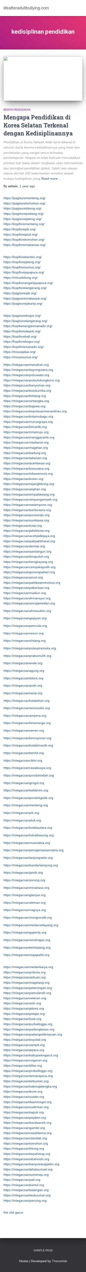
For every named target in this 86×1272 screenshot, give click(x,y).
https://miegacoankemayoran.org (27, 738)
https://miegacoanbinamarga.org (27, 723)
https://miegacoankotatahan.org (26, 700)
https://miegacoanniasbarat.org (26, 442)
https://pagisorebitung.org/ (22, 208)
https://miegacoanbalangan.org (26, 1190)
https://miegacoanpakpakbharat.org (29, 541)
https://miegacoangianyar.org (24, 895)
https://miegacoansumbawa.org (26, 520)
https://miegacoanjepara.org (23, 1050)
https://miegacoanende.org (22, 663)
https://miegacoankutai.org (22, 525)
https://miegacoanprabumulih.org (27, 656)
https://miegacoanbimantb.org (25, 427)
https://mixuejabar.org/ (19, 352)
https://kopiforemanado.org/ (23, 347)
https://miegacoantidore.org (23, 678)
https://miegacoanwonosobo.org (26, 708)
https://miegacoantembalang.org (26, 947)
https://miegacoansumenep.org (26, 1174)
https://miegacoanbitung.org (23, 1148)
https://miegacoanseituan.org (24, 977)
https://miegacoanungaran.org (25, 1060)
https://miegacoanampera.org (24, 715)
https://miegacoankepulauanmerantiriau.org (35, 411)
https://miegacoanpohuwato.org (26, 375)
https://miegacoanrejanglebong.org (28, 484)
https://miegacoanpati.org (21, 1179)
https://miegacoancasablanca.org (27, 1133)
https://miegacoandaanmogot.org (27, 1102)
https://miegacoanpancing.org (25, 1200)
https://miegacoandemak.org (24, 546)
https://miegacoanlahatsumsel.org (28, 1169)
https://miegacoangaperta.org (24, 932)
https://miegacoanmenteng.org (25, 805)
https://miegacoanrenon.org (23, 633)
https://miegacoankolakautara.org (27, 827)
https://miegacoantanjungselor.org (28, 857)
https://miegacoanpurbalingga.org (27, 1024)
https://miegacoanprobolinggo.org (27, 1071)
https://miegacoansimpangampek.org (30, 499)
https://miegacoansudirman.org (26, 1107)
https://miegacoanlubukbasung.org (28, 835)
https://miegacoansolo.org (22, 1003)
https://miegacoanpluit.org (22, 820)
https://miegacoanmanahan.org (26, 364)
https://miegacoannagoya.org (24, 910)
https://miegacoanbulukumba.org (27, 390)
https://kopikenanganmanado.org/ (27, 326)
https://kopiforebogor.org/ (21, 341)
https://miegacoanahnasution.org (27, 611)
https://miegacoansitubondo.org (26, 1159)
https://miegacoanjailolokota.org (26, 530)
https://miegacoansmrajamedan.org (29, 603)
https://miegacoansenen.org (23, 730)
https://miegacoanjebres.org (23, 1008)
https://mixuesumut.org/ (20, 357)
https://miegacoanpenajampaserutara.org (33, 850)
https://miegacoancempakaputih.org (29, 567)
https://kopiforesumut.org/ (22, 267)
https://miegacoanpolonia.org (24, 972)
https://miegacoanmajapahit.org (26, 955)
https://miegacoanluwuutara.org (26, 468)
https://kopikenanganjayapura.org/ (28, 283)
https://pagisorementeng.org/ (24, 198)
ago (27, 186)
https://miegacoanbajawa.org (24, 406)
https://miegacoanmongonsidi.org (27, 917)
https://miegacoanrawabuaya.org (27, 768)
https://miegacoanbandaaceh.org (27, 1122)
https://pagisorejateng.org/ (22, 219)
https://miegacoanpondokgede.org (28, 798)
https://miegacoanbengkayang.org (28, 562)
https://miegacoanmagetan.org (25, 447)
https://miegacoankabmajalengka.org (30, 1086)
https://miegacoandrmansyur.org (26, 598)
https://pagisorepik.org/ (20, 293)
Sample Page (43, 1250)
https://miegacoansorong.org (24, 880)
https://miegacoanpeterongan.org (27, 988)
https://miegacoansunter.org (23, 1097)
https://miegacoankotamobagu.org (28, 416)
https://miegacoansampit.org (24, 1045)
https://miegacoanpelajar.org (24, 1014)
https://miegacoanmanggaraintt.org (28, 437)
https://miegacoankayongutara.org (28, 370)
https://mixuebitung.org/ (20, 277)
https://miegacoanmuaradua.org (26, 843)
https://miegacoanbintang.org (24, 396)
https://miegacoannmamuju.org (26, 432)
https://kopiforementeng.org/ (23, 224)
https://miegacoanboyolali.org (24, 1039)
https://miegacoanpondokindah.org (28, 775)
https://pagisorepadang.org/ (23, 213)
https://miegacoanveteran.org (24, 998)
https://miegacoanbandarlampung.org (30, 865)
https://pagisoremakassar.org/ (25, 298)
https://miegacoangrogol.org (23, 783)
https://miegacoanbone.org (22, 1091)
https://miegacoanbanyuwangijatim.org (31, 1164)
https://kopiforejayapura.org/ (23, 272)
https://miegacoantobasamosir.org (28, 473)
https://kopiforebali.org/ (20, 336)
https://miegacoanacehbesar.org (26, 463)
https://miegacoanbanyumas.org (26, 385)
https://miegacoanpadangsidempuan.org (32, 1034)
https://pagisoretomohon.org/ (24, 203)
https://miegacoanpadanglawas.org (28, 1029)
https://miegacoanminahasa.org (26, 887)
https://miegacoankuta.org (22, 1019)
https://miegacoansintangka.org (26, 401)
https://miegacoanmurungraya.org (28, 422)
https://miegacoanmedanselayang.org (30, 925)
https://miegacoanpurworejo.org (26, 515)
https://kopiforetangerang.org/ (25, 288)
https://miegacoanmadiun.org (24, 593)
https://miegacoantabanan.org (25, 458)
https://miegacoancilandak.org (25, 1138)
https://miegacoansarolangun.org (27, 551)
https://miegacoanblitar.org (22, 1065)
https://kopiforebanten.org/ (22, 257)
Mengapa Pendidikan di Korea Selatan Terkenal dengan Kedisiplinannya (38, 125)
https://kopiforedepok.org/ (22, 331)
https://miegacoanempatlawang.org (29, 494)
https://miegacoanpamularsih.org (27, 993)
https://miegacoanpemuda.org (25, 626)
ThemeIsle (59, 1261)
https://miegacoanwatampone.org (27, 505)
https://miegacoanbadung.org (24, 453)
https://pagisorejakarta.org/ (22, 303)
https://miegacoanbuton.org (23, 479)
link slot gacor (13, 1212)
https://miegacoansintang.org (24, 640)
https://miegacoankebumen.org (26, 1081)
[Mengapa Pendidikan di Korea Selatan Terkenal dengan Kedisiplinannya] (43, 78)
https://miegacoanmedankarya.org (28, 967)
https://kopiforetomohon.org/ (23, 239)
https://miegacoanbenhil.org (23, 753)
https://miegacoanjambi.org (23, 872)
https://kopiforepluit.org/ (20, 234)
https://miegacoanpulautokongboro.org (31, 380)
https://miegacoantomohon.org (25, 1143)
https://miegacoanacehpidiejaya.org (29, 536)
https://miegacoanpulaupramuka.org (29, 648)
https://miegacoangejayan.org (25, 618)
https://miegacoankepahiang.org (26, 1154)
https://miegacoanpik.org (21, 813)
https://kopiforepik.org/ (19, 229)
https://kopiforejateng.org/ (22, 262)
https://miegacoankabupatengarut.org (30, 1055)
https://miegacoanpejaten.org (24, 1117)
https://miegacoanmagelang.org (26, 982)
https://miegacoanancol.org (23, 577)
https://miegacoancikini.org (22, 760)
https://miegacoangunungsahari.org (29, 572)
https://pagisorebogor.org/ (22, 315)
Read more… (51, 178)
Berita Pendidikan (17, 109)
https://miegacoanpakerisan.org (26, 587)
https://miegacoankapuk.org (23, 1112)
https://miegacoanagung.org (23, 670)
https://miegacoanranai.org (22, 693)
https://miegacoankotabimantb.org (28, 745)
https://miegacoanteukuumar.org (26, 1195)
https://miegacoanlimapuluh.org (26, 556)
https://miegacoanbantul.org (23, 1185)
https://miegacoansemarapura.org (28, 1076)
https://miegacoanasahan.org (24, 489)
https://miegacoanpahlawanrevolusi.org (31, 582)
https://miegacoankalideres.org (25, 790)
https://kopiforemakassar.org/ (24, 245)
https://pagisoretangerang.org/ (25, 321)
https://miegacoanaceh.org (22, 685)
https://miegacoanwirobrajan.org (26, 940)
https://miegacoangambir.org (24, 1128)
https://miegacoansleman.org (24, 902)
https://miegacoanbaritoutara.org (27, 510)
